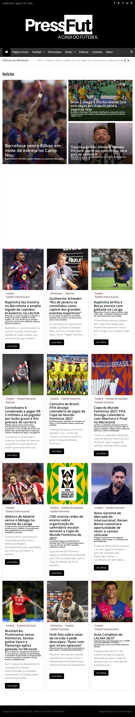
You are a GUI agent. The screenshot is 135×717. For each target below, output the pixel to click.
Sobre (109, 52)
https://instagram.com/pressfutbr (123, 3)
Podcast (83, 52)
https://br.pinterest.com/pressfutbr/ (132, 3)
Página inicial (20, 52)
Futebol (36, 52)
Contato (97, 52)
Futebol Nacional (26, 398)
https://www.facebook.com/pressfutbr (114, 3)
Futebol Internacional (17, 296)
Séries (68, 52)
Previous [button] (125, 60)
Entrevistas (54, 52)
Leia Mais (12, 346)
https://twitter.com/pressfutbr (119, 3)
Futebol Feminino (71, 398)
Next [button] (128, 60)
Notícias (69, 293)
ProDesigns (126, 711)
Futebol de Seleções (117, 398)
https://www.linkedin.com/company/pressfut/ (127, 3)
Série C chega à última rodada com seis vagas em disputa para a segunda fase (80, 60)
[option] (85, 60)
